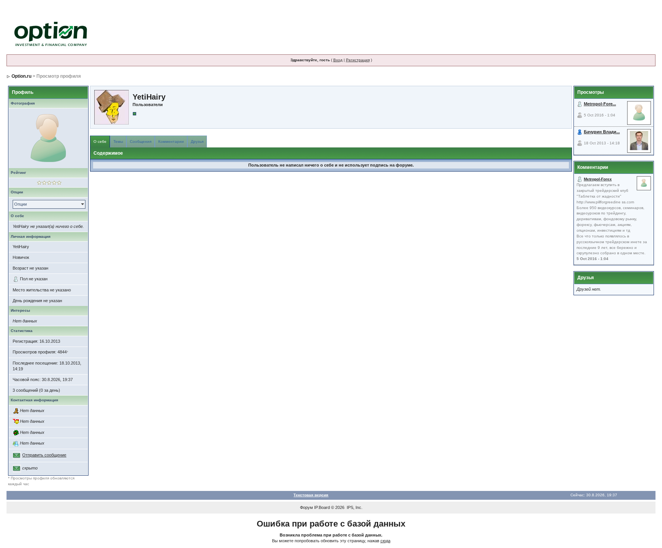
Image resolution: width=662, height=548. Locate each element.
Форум (306, 507)
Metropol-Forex (598, 179)
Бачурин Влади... (602, 131)
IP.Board (322, 507)
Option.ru (21, 76)
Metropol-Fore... (600, 103)
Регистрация (358, 60)
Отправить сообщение (44, 455)
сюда (385, 540)
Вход (337, 60)
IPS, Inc (354, 507)
